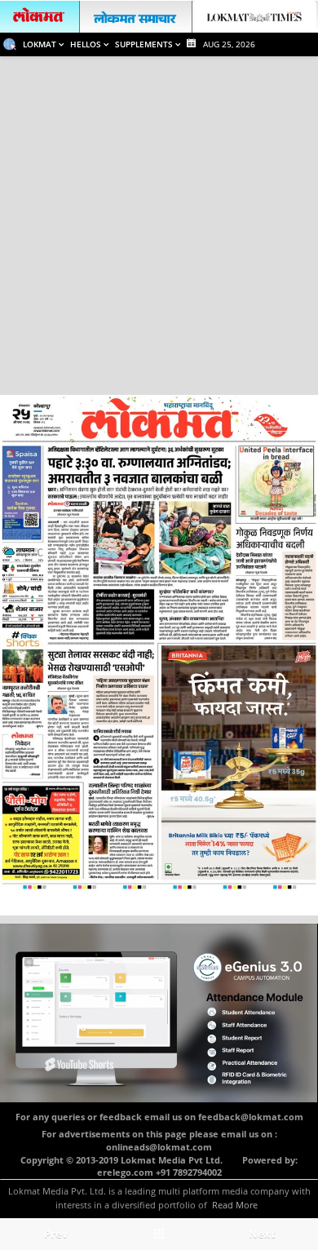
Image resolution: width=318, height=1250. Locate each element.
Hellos (87, 44)
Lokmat (41, 44)
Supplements (145, 44)
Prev (56, 1233)
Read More (235, 1205)
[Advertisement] (159, 223)
